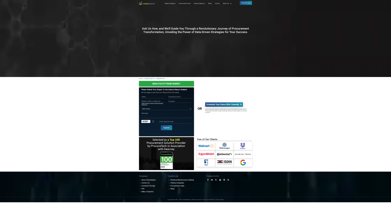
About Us (226, 3)
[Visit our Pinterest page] (224, 179)
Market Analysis (170, 3)
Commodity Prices (185, 3)
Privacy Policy (219, 199)
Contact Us (145, 183)
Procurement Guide (177, 186)
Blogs (172, 189)
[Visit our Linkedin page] (212, 179)
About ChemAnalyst (148, 180)
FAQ (142, 189)
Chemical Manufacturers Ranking (182, 180)
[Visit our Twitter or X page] (216, 179)
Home (141, 78)
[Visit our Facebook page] (208, 179)
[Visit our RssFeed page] (228, 179)
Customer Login (246, 3)
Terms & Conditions (209, 199)
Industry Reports (199, 3)
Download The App (148, 186)
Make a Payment (147, 192)
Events (217, 3)
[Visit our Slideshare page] (220, 179)
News (210, 3)
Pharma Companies (177, 183)
